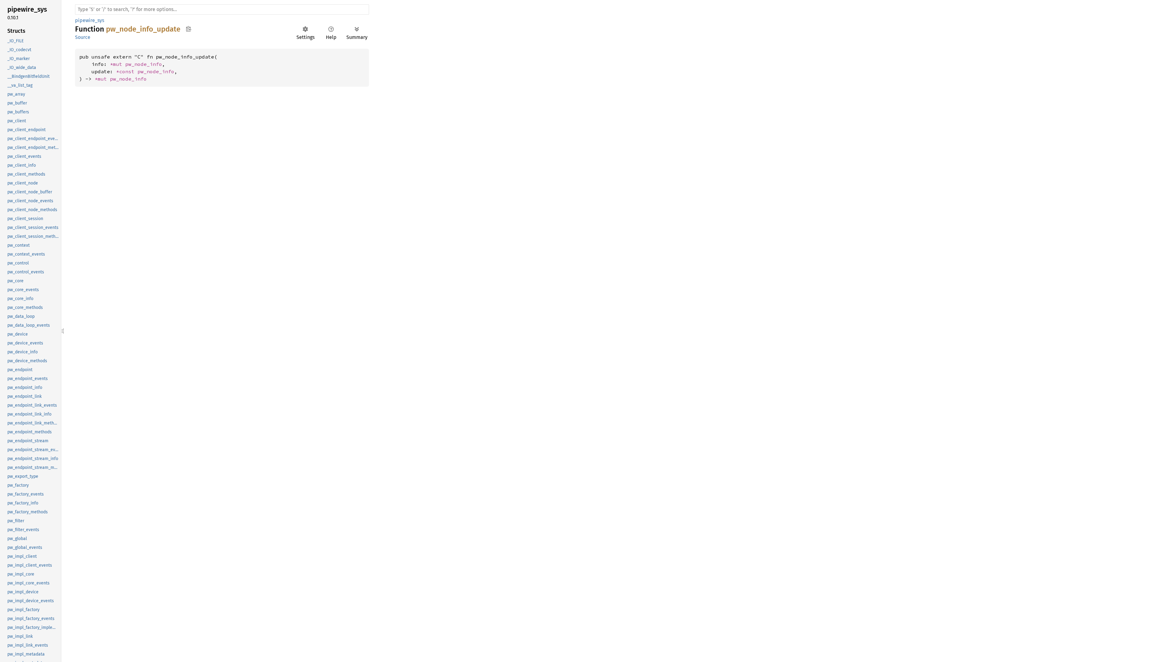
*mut (117, 64)
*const (127, 71)
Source (82, 37)
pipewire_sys (89, 20)
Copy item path (188, 29)
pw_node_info (143, 64)
